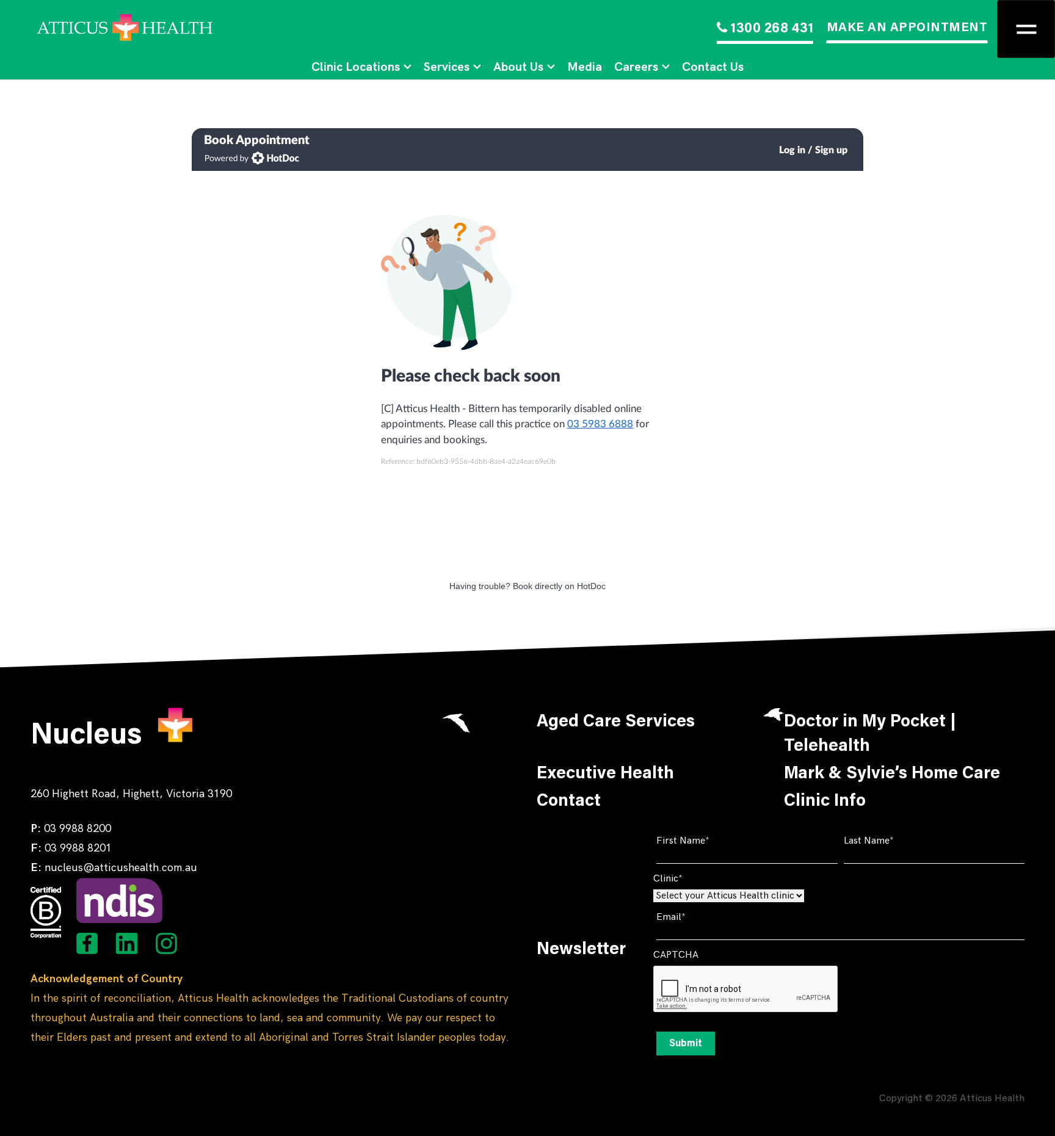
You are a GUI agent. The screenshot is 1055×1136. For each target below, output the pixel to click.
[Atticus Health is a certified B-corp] (46, 912)
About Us (518, 67)
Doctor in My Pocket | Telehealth (870, 734)
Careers (636, 67)
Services (446, 67)
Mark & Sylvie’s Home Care (892, 774)
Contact (569, 801)
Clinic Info (825, 801)
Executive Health (605, 774)
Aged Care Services (616, 722)
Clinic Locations (355, 67)
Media (584, 67)
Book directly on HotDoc (559, 586)
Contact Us (713, 67)
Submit (685, 1044)
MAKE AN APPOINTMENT (907, 28)
